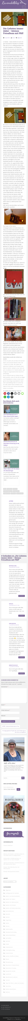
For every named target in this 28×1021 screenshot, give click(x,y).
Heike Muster (12, 623)
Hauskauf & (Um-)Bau (11, 932)
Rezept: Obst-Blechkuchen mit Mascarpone (11, 867)
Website (3, 715)
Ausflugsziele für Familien (12, 893)
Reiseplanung (9, 962)
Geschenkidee (20, 493)
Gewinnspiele (9, 929)
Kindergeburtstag (10, 950)
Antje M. (11, 603)
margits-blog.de (13, 665)
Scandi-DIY (8, 974)
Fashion (8, 917)
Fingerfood (8, 920)
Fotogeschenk (7, 493)
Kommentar (4, 686)
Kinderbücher (9, 947)
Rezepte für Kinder (10, 971)
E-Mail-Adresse (5, 710)
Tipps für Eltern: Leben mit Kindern (15, 983)
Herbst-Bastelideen (11, 935)
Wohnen (8, 992)
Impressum (11, 1017)
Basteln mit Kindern (11, 905)
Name (3, 705)
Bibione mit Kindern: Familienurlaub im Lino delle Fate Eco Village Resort (14, 854)
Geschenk (13, 493)
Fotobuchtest (16, 491)
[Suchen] (22, 778)
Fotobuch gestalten (8, 491)
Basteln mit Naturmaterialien (13, 908)
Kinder (7, 944)
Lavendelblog (6, 1017)
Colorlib (9, 1019)
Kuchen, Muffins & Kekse (12, 956)
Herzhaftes (8, 938)
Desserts (8, 914)
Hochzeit (8, 941)
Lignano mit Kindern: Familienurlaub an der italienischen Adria (14, 863)
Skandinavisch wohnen (12, 977)
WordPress (18, 1019)
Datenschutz (17, 1017)
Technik (8, 980)
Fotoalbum (9, 489)
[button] (5, 393)
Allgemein (19, 37)
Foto (5, 489)
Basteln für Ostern (10, 899)
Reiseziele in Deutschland (12, 965)
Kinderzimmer (9, 953)
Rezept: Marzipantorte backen (11, 871)
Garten (7, 923)
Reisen (7, 959)
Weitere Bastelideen (11, 989)
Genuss (7, 926)
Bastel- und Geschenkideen (13, 896)
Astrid (13, 37)
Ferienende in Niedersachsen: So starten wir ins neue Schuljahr (12, 859)
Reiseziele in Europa (11, 968)
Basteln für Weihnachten (12, 902)
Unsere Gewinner (8, 845)
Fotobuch (15, 489)
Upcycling (8, 986)
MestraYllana (12, 565)
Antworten (21, 595)
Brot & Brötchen (10, 911)
